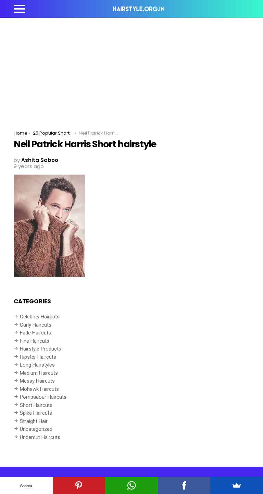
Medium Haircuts (39, 373)
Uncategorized (36, 429)
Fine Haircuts (34, 341)
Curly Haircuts (35, 325)
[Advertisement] (131, 69)
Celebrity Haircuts (40, 317)
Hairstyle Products (40, 349)
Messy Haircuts (37, 381)
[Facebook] (184, 485)
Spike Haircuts (36, 413)
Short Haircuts (36, 405)
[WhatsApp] (131, 485)
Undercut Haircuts (40, 437)
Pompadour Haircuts (43, 397)
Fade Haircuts (35, 333)
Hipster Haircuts (38, 357)
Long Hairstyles (37, 365)
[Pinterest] (79, 485)
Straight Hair (34, 421)
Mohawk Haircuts (39, 389)
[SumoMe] (236, 485)
